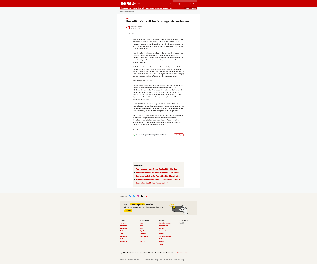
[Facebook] (130, 196)
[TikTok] (142, 196)
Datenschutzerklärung (151, 260)
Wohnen (161, 233)
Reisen (161, 241)
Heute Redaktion (137, 26)
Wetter (122, 239)
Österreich (124, 8)
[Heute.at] (126, 3)
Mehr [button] (172, 8)
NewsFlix (181, 223)
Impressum (123, 260)
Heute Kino (143, 239)
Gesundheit (162, 231)
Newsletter (123, 241)
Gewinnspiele (163, 226)
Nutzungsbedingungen (165, 260)
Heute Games (144, 236)
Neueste (193, 8)
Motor (161, 239)
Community (158, 8)
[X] (134, 196)
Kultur (142, 228)
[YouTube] (146, 196)
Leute (141, 226)
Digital (142, 231)
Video (187, 8)
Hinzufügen (179, 135)
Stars (141, 223)
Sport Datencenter (165, 223)
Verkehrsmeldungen (165, 236)
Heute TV (142, 241)
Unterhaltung (149, 8)
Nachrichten (128, 11)
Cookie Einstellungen (179, 260)
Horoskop (143, 233)
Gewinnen (166, 8)
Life (143, 8)
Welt (133, 11)
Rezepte (161, 228)
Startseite (122, 11)
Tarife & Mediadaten (133, 260)
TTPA (142, 260)
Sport (130, 8)
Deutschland (123, 228)
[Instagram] (138, 196)
